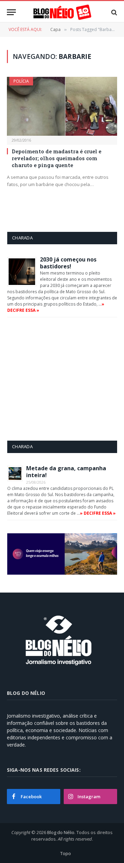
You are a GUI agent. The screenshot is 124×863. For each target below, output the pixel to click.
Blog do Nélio (60, 832)
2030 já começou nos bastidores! (68, 263)
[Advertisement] (65, 378)
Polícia (21, 81)
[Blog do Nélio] (62, 12)
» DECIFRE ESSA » (98, 513)
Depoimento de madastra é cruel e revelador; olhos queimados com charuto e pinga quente (56, 158)
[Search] (113, 12)
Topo (65, 853)
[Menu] (11, 12)
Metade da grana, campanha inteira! (66, 471)
